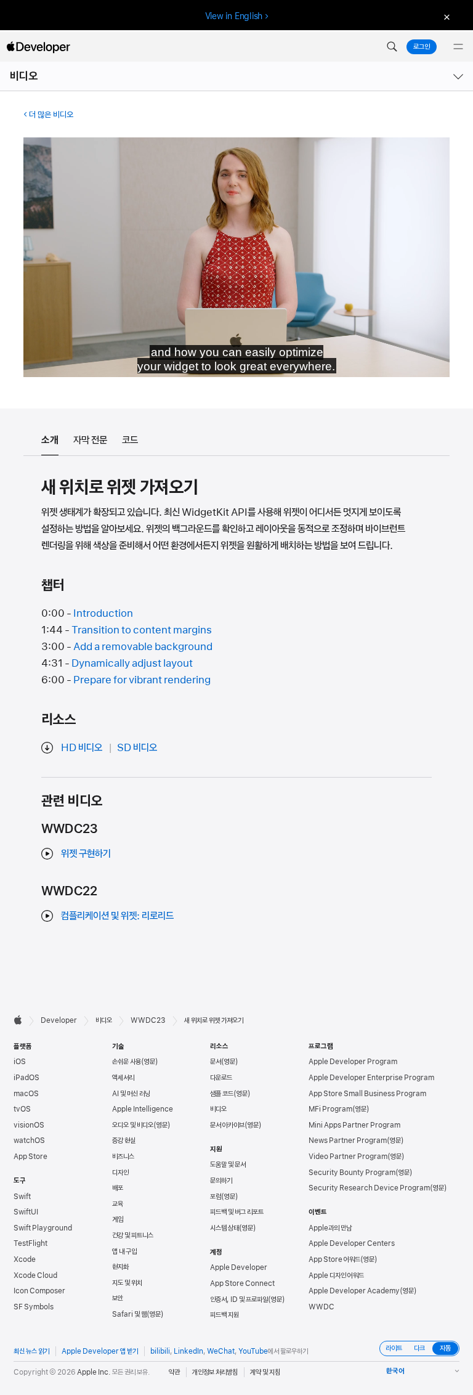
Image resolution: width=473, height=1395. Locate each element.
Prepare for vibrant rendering (142, 679)
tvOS (22, 1109)
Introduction (103, 613)
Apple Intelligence (142, 1109)
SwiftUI (26, 1212)
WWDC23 (148, 1020)
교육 (117, 1204)
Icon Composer (39, 1291)
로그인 (421, 47)
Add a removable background (142, 646)
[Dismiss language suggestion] (445, 16)
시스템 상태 (224, 1228)
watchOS (29, 1140)
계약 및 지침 (265, 1372)
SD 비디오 (137, 747)
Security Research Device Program (369, 1188)
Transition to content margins (141, 630)
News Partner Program (348, 1140)
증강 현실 (123, 1140)
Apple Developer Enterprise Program (371, 1077)
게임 (117, 1219)
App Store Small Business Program (367, 1093)
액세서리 (123, 1077)
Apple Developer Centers (352, 1243)
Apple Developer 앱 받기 (100, 1351)
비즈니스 (123, 1156)
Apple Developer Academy (354, 1291)
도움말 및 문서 (228, 1164)
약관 (174, 1372)
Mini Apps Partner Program (354, 1125)
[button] (391, 47)
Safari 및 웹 (129, 1314)
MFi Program (330, 1109)
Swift (22, 1196)
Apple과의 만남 (330, 1228)
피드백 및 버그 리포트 (237, 1212)
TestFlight (30, 1243)
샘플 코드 (221, 1093)
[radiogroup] (419, 1348)
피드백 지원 (224, 1315)
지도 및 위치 (127, 1283)
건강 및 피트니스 (132, 1235)
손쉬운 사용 (126, 1061)
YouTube (253, 1351)
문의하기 (221, 1180)
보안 (117, 1298)
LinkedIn (188, 1351)
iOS (20, 1061)
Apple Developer (238, 1267)
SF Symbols (34, 1307)
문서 (215, 1061)
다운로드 (221, 1077)
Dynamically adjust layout (132, 663)
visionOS (29, 1125)
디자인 (120, 1172)
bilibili (160, 1351)
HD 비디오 (81, 747)
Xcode (25, 1259)
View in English (234, 16)
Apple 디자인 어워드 (336, 1275)
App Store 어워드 (334, 1259)
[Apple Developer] (38, 47)
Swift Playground (43, 1228)
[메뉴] (458, 47)
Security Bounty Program (352, 1172)
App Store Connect (242, 1283)
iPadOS (26, 1077)
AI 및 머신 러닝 (131, 1093)
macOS (26, 1093)
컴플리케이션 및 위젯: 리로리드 (117, 915)
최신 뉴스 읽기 (31, 1351)
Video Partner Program (348, 1156)
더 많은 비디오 (51, 115)
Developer (59, 1020)
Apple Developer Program (353, 1061)
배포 (117, 1188)
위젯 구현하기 (86, 853)
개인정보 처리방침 (215, 1372)
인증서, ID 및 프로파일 (239, 1299)
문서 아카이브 (227, 1125)
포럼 (215, 1196)
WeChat (221, 1351)
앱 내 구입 (124, 1251)
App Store (30, 1156)
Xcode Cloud (35, 1275)
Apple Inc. (94, 1372)
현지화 (120, 1267)
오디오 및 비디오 (132, 1125)
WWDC (321, 1307)
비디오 (24, 76)
